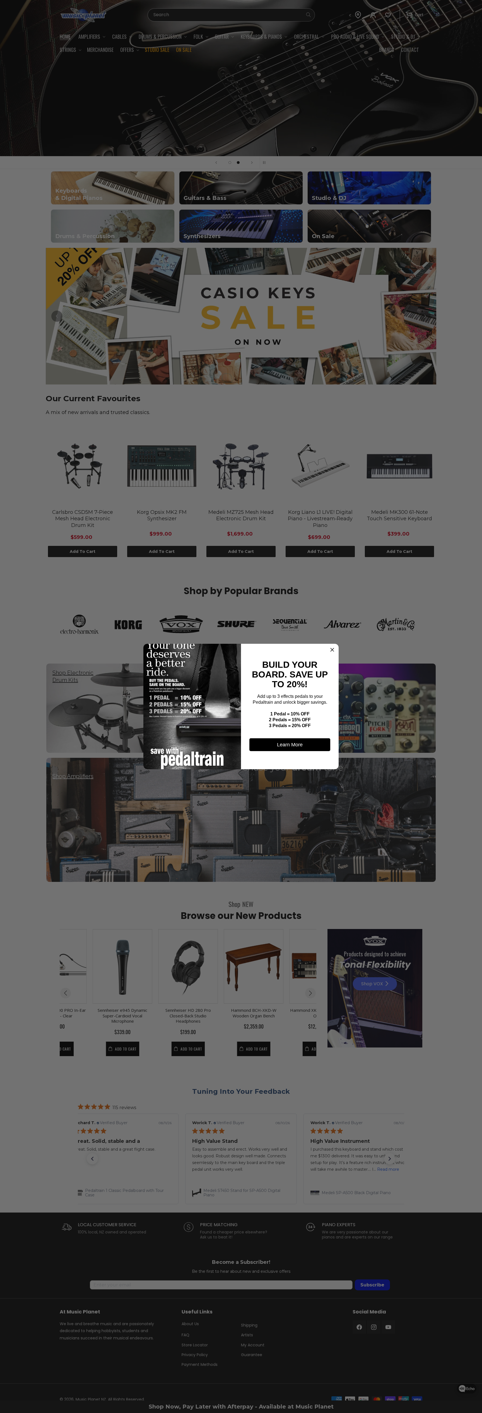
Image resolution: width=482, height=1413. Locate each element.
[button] (332, 650)
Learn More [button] (290, 744)
